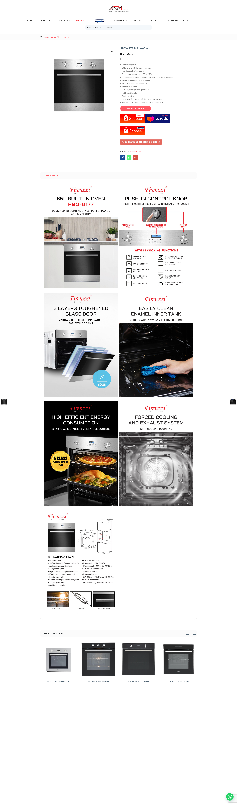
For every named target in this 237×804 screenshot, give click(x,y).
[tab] (51, 175)
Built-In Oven (63, 37)
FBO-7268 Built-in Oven (138, 681)
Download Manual (135, 108)
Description (51, 175)
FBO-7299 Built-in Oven (178, 681)
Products (63, 21)
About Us (45, 21)
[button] (94, 27)
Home (30, 21)
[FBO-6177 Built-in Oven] (122, 157)
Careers (137, 21)
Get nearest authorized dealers (141, 141)
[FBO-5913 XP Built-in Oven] (58, 659)
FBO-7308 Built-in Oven (98, 681)
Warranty (119, 21)
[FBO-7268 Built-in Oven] (138, 659)
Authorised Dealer (178, 21)
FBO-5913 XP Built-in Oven (58, 681)
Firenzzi (53, 37)
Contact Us (154, 21)
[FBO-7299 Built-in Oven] (178, 659)
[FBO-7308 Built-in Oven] (98, 659)
